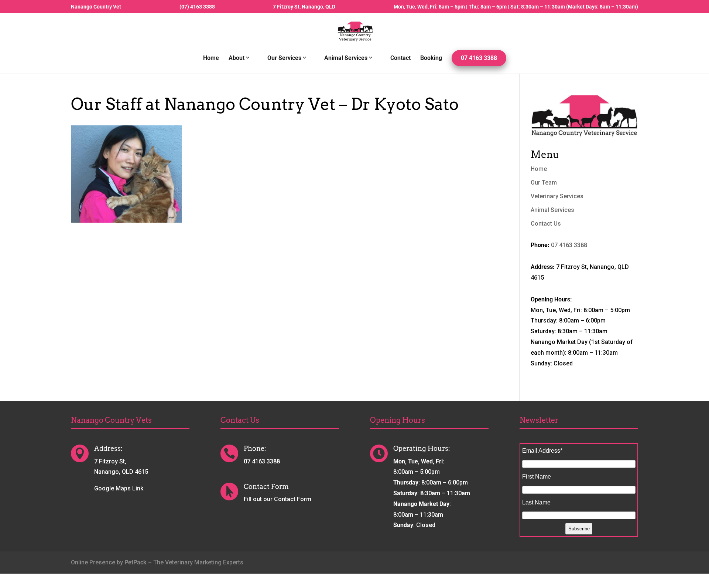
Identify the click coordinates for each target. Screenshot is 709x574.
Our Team (544, 182)
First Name (536, 476)
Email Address (542, 451)
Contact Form (266, 486)
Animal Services (345, 58)
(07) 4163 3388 (197, 7)
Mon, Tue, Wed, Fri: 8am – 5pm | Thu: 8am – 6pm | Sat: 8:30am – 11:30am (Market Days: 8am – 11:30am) (516, 7)
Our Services (284, 58)
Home (211, 58)
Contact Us (546, 223)
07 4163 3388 (479, 57)
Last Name (536, 502)
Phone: (255, 448)
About (236, 58)
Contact (400, 58)
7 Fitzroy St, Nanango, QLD (304, 7)
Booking (431, 58)
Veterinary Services (557, 196)
